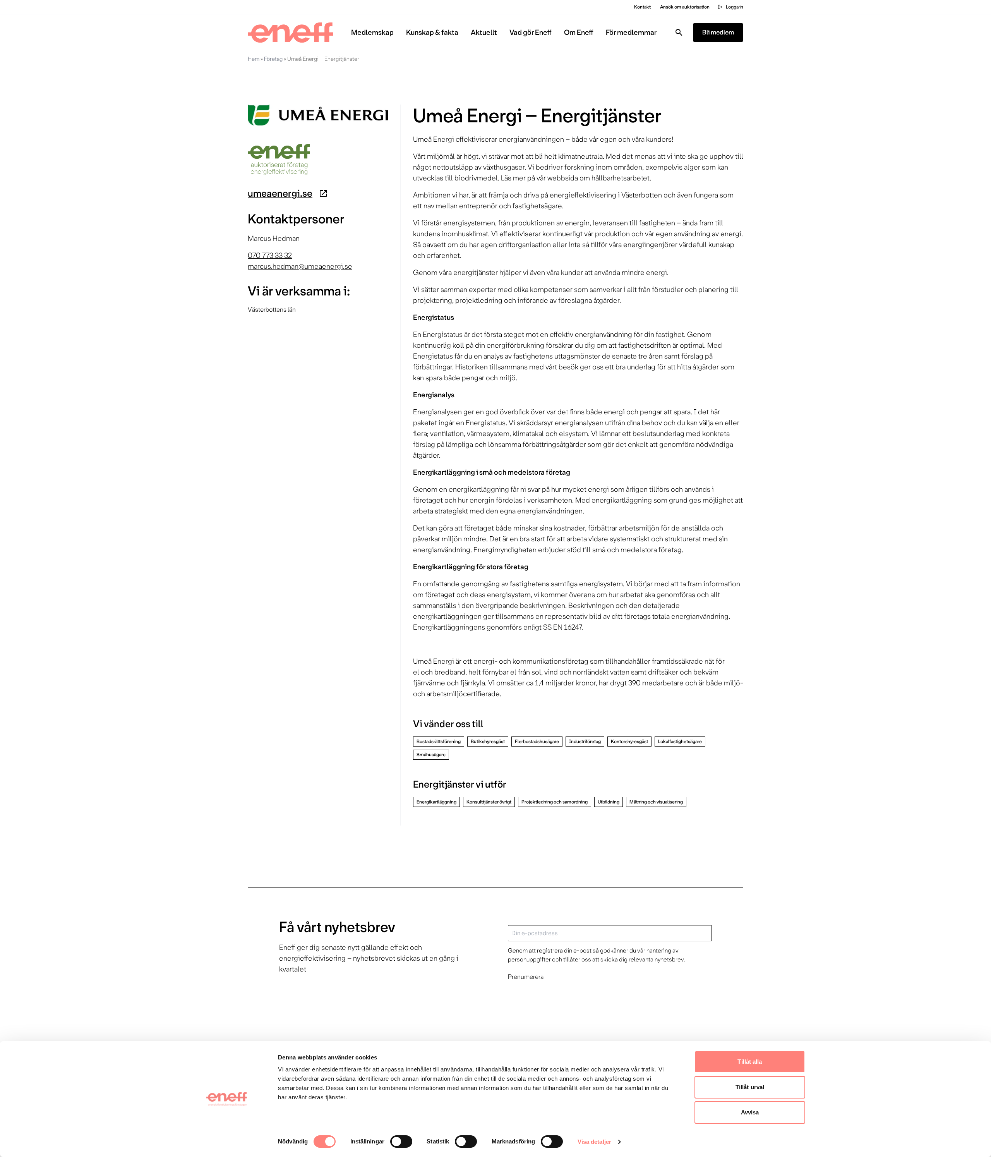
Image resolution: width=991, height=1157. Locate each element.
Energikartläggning (436, 802)
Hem (253, 58)
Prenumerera (526, 977)
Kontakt (642, 7)
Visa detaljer (594, 1141)
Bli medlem (718, 32)
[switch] (401, 1141)
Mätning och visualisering (656, 802)
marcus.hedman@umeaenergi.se (300, 266)
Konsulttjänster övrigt (488, 802)
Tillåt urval (750, 1087)
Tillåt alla (749, 1061)
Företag (273, 58)
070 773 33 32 (270, 255)
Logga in (730, 7)
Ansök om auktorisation (685, 7)
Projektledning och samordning (554, 802)
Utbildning (608, 802)
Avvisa (750, 1112)
